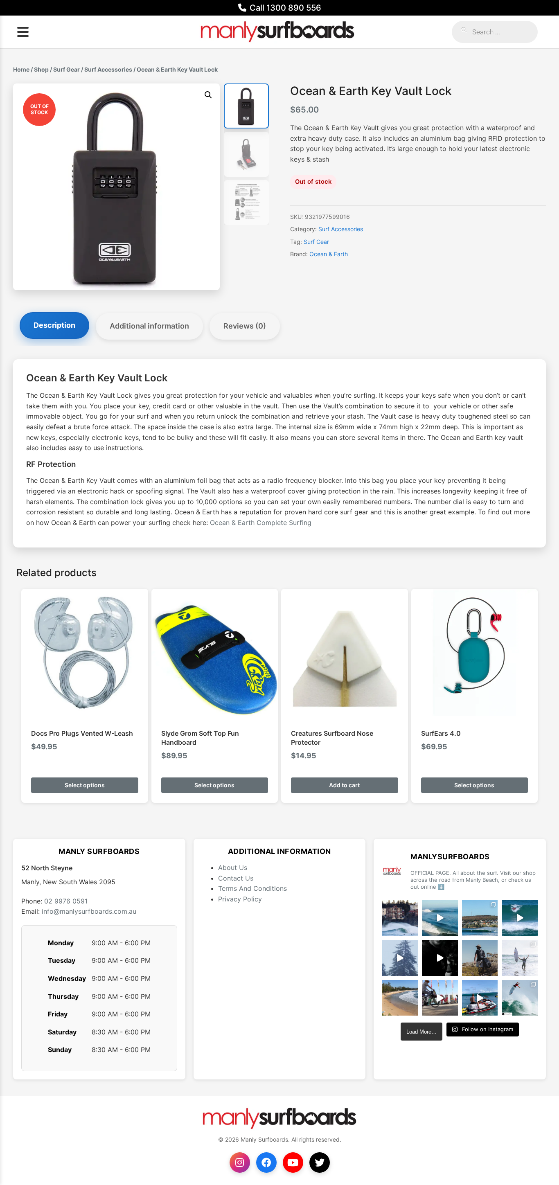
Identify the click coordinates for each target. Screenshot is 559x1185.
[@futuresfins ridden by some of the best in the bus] (520, 998)
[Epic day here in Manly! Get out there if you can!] (480, 918)
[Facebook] (266, 1162)
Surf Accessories (108, 69)
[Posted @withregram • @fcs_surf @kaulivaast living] (480, 998)
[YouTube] (293, 1162)
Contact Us (235, 878)
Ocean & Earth (328, 253)
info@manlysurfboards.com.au (89, 911)
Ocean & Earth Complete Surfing (260, 522)
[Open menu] (23, 32)
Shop (41, 69)
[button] (208, 95)
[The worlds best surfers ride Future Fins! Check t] (520, 958)
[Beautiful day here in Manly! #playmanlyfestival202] (400, 998)
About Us (232, 867)
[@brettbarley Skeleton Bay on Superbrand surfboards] (440, 918)
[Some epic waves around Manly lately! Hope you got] (400, 918)
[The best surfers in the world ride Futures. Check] (520, 918)
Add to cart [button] (344, 785)
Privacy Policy (240, 899)
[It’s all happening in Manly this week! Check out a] (440, 998)
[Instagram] (240, 1162)
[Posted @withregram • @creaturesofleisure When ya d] (480, 958)
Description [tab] (54, 325)
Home (21, 69)
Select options (85, 785)
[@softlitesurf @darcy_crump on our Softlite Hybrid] (400, 958)
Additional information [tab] (149, 326)
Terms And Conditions (252, 888)
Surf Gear (66, 69)
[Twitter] (319, 1162)
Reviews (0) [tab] (244, 326)
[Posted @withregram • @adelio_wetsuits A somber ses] (440, 958)
